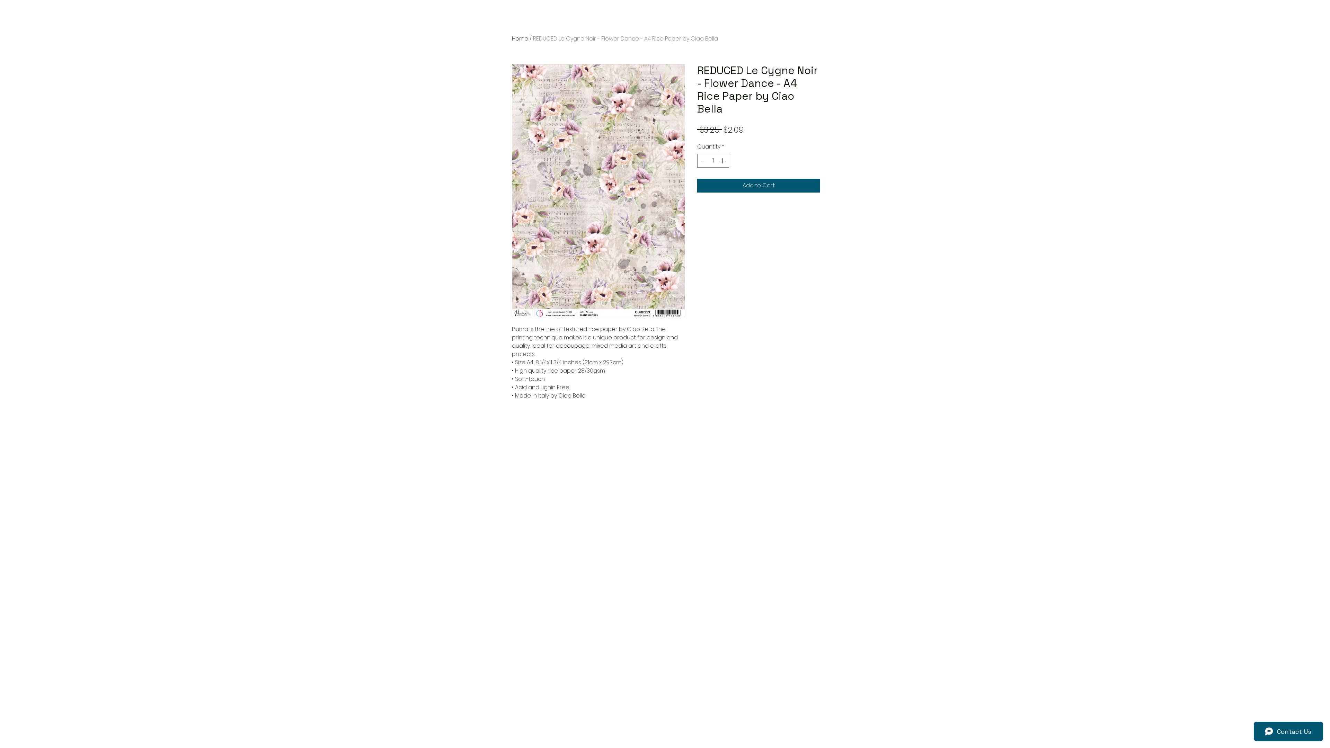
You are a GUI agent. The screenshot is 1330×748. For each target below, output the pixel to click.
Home (520, 39)
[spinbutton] (713, 160)
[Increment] (723, 160)
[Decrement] (703, 160)
